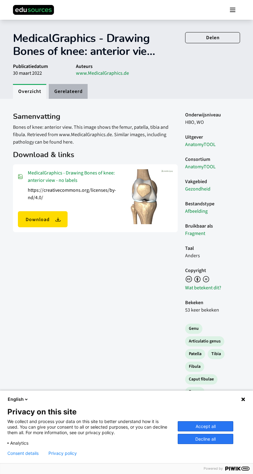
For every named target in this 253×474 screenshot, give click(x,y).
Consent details (23, 453)
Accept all (206, 426)
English (16, 399)
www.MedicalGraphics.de (102, 73)
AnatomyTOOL (200, 144)
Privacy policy (62, 453)
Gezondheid (197, 189)
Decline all (205, 439)
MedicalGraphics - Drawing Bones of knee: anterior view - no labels (71, 177)
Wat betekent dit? (203, 287)
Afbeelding (196, 211)
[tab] (29, 91)
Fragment (195, 233)
